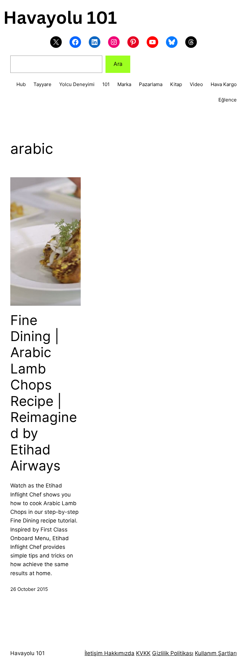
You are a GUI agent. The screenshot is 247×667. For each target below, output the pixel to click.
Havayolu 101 (27, 653)
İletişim (94, 653)
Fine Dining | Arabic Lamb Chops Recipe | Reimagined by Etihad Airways (43, 393)
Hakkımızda (118, 653)
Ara (118, 64)
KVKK (143, 653)
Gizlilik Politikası (172, 653)
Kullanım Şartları (216, 653)
